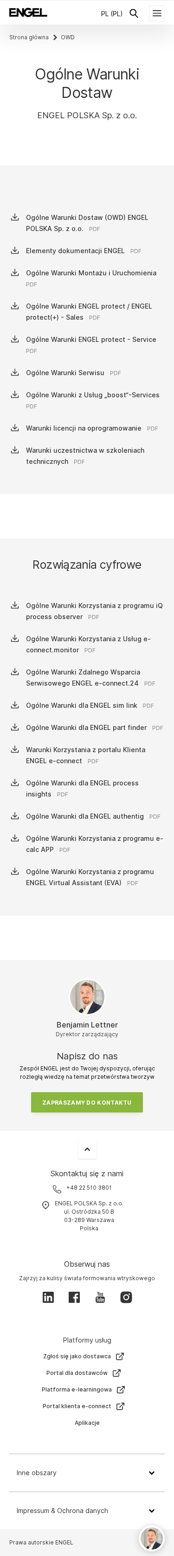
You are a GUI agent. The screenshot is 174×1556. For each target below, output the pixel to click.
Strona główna (29, 37)
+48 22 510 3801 (89, 1187)
